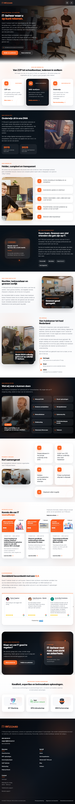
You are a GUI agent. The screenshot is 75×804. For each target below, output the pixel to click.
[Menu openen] (67, 3)
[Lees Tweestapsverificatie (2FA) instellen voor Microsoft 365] (62, 526)
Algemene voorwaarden (52, 800)
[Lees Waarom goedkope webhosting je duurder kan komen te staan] (37, 526)
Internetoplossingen (7, 759)
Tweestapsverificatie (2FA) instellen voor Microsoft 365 (60, 540)
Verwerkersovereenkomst (66, 800)
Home (41, 753)
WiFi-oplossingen (6, 756)
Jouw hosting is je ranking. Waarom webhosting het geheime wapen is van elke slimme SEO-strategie (13, 542)
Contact (42, 766)
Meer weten (7, 100)
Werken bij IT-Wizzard (46, 759)
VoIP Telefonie (5, 763)
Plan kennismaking (58, 102)
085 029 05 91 (6, 738)
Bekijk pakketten (33, 100)
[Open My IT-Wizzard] (71, 3)
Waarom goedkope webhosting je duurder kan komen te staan (36, 540)
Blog (41, 763)
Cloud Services (6, 753)
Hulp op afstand (6, 769)
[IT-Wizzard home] (7, 3)
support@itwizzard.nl (8, 741)
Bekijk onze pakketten (10, 53)
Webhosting (5, 766)
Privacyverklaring (39, 800)
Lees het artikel (8, 555)
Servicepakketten (44, 756)
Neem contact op (26, 53)
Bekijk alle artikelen (52, 515)
